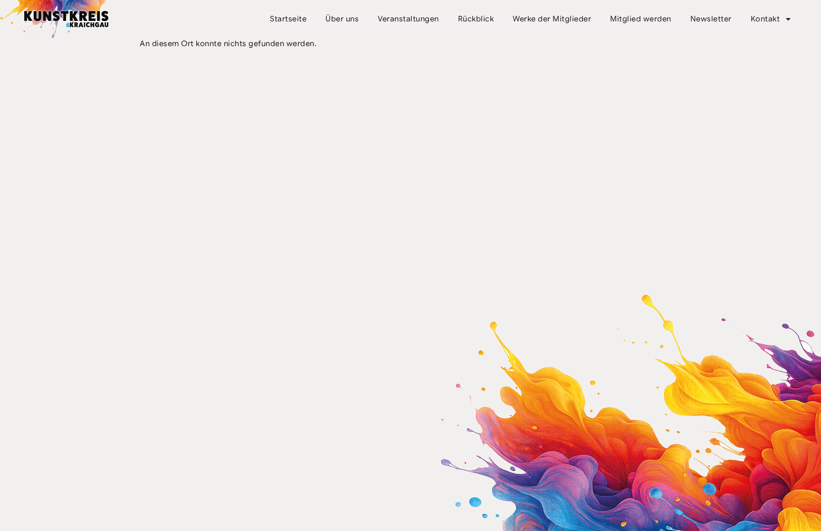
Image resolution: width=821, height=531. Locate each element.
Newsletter (711, 19)
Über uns (342, 19)
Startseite (288, 19)
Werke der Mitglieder (552, 19)
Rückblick (476, 19)
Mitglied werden (640, 19)
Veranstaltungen (408, 19)
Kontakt (765, 19)
